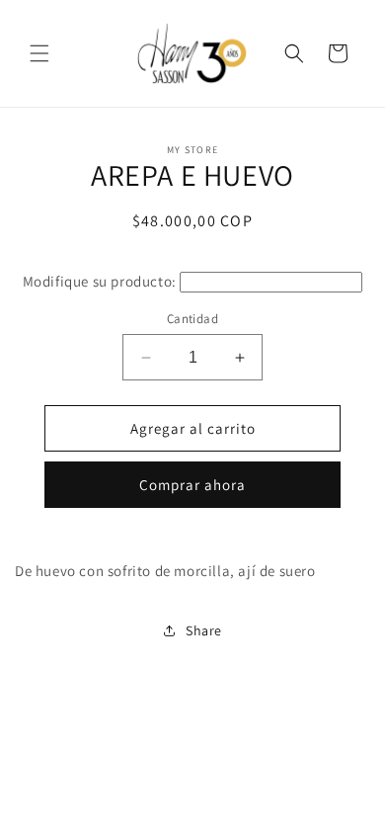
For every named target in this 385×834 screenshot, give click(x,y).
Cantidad (192, 318)
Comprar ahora (192, 484)
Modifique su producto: (100, 281)
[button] (39, 53)
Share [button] (204, 630)
